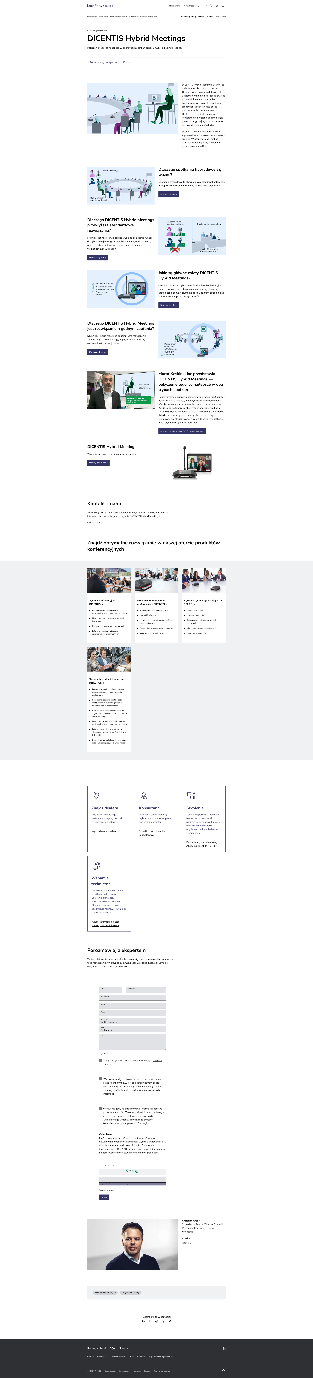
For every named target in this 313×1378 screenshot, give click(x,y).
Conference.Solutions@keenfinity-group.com (133, 1152)
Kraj (102, 1028)
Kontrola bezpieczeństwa (107, 1166)
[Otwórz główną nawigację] (223, 6)
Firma (103, 1012)
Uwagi (103, 1035)
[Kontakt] (205, 6)
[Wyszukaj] (211, 6)
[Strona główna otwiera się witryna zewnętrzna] (100, 6)
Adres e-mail (105, 996)
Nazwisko (131, 989)
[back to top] (223, 1370)
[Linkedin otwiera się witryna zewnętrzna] (224, 1348)
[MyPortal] (199, 6)
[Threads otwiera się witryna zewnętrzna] (156, 1321)
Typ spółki (104, 1020)
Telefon (103, 1004)
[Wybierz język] (217, 6)
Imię (103, 989)
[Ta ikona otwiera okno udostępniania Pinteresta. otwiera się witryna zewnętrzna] (169, 1321)
